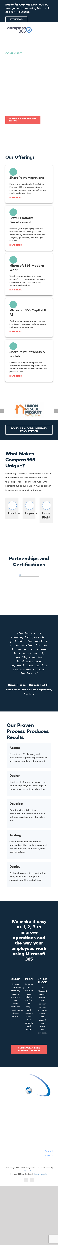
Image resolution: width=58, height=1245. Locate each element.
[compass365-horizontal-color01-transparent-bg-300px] (19, 26)
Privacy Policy (29, 1171)
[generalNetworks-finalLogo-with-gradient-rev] (29, 1073)
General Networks (40, 1174)
